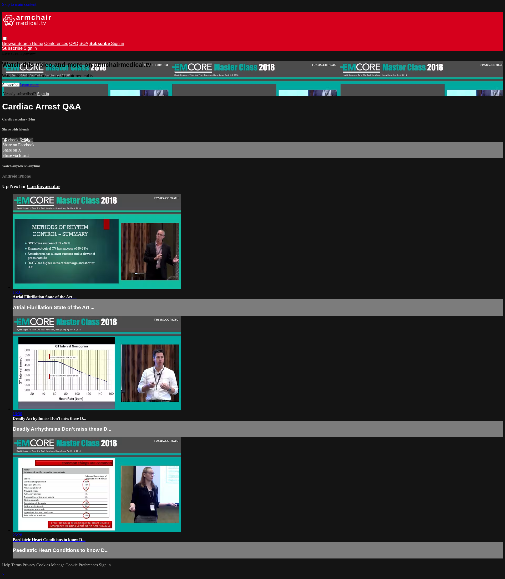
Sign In (30, 48)
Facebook (10, 140)
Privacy (29, 565)
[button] (5, 38)
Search (24, 43)
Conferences (56, 43)
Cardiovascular (14, 119)
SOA (83, 43)
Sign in (117, 43)
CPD (73, 43)
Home (37, 43)
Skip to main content (19, 4)
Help (6, 565)
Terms (17, 565)
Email (28, 140)
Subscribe (10, 85)
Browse (9, 43)
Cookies (43, 565)
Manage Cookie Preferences (75, 565)
